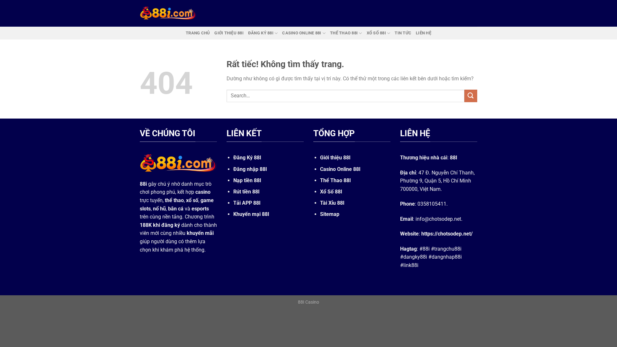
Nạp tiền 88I (247, 180)
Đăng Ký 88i (260, 33)
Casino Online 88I (340, 169)
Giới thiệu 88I (335, 158)
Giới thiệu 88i (229, 33)
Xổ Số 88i (376, 33)
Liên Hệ (423, 33)
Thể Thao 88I (335, 180)
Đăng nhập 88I (250, 169)
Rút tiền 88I (246, 192)
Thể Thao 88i (344, 33)
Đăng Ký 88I (247, 158)
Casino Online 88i (301, 33)
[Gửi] (470, 96)
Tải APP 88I (247, 203)
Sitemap (329, 214)
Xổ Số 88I (331, 192)
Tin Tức (403, 33)
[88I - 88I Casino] (168, 13)
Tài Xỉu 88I (332, 203)
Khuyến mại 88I (251, 214)
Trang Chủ (198, 33)
